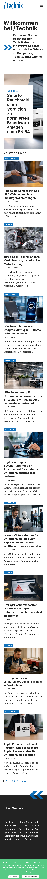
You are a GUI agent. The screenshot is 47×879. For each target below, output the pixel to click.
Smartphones (11, 158)
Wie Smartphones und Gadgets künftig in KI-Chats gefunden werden (22, 330)
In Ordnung (13, 877)
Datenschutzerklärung (30, 877)
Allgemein (10, 360)
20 (13, 781)
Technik (8, 224)
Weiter (21, 781)
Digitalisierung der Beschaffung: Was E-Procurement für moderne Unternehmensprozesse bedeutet (21, 469)
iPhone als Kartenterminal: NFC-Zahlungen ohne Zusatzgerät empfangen (21, 194)
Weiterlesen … (13, 216)
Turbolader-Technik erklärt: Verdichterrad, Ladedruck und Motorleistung (23, 260)
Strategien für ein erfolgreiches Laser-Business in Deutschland (23, 681)
